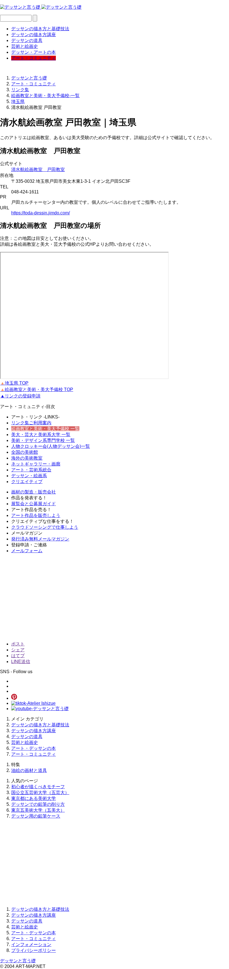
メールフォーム (26, 550)
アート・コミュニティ (33, 58)
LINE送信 (20, 661)
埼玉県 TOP (14, 383)
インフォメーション (31, 944)
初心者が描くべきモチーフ (38, 786)
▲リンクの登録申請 (20, 396)
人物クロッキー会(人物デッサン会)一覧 (50, 446)
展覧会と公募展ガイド (33, 503)
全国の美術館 (24, 452)
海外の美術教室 (26, 458)
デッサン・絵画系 (29, 475)
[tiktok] (33, 703)
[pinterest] (14, 698)
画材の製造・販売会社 (33, 492)
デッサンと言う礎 (18, 960)
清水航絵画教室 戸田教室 (38, 169)
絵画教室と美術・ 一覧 (45, 428)
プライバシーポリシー (33, 950)
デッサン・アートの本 (33, 52)
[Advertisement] (114, 597)
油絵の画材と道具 (29, 770)
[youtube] (40, 708)
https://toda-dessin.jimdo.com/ (40, 212)
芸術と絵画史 (24, 46)
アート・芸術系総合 (31, 469)
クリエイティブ (26, 481)
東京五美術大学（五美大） (38, 810)
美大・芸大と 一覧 (40, 434)
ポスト (18, 644)
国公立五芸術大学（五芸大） (40, 792)
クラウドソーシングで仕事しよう (44, 527)
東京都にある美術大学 (33, 798)
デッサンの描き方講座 (33, 34)
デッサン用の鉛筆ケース (35, 816)
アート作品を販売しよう (35, 515)
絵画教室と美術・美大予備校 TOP (36, 389)
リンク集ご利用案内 (31, 422)
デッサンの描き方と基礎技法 (40, 28)
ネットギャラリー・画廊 (35, 464)
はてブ (18, 655)
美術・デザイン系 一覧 (43, 440)
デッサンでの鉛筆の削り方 (38, 804)
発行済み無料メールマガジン (40, 539)
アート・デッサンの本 (33, 748)
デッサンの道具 (26, 40)
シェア (18, 649)
